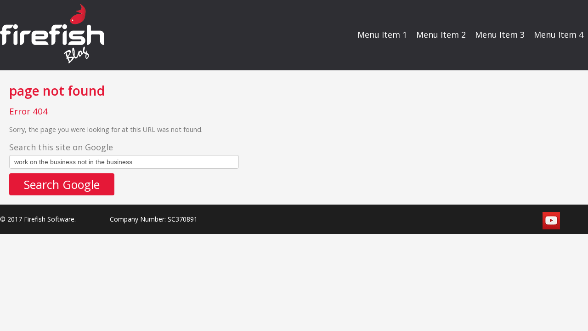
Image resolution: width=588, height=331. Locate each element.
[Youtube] (551, 220)
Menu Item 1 (382, 34)
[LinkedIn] (530, 220)
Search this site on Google (61, 147)
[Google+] (572, 220)
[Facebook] (488, 220)
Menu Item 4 (558, 34)
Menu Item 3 (500, 34)
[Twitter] (509, 220)
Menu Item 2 (441, 34)
